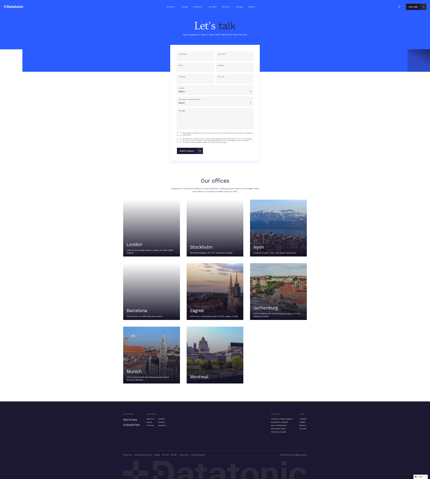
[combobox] (420, 477)
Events (149, 422)
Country (181, 88)
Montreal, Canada (278, 432)
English (420, 477)
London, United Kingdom (282, 419)
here (224, 142)
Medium (302, 425)
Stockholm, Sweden (279, 422)
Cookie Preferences (198, 455)
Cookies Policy (184, 455)
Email (181, 65)
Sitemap (157, 455)
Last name (222, 54)
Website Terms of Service (143, 455)
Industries (131, 425)
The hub (150, 425)
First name (183, 54)
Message (182, 111)
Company (182, 77)
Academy (162, 425)
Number (221, 65)
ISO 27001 (165, 455)
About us (151, 419)
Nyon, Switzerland (279, 425)
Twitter (302, 422)
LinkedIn (303, 419)
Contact (161, 419)
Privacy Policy (127, 455)
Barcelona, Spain (278, 429)
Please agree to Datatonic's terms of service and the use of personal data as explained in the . (217, 134)
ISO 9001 (174, 455)
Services (130, 419)
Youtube (302, 429)
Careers (161, 422)
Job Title (221, 77)
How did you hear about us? (189, 99)
